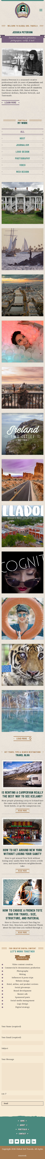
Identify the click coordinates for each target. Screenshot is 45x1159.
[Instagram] (11, 1141)
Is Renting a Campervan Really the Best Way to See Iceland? (22, 794)
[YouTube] (17, 1141)
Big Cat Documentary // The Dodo (22, 665)
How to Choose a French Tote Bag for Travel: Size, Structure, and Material (22, 914)
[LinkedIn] (34, 1141)
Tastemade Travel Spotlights (22, 711)
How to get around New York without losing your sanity (22, 852)
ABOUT (22, 1125)
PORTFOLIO (22, 1129)
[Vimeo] (28, 1141)
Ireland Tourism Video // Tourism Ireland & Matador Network (22, 433)
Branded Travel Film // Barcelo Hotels (22, 526)
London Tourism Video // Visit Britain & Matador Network (22, 341)
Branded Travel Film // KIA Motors (22, 480)
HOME (22, 1121)
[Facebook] (22, 1141)
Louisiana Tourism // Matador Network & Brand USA (22, 203)
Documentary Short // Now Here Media (22, 295)
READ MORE (22, 810)
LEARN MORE (10, 102)
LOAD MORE (21, 738)
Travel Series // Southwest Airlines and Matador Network (22, 249)
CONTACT (22, 1133)
